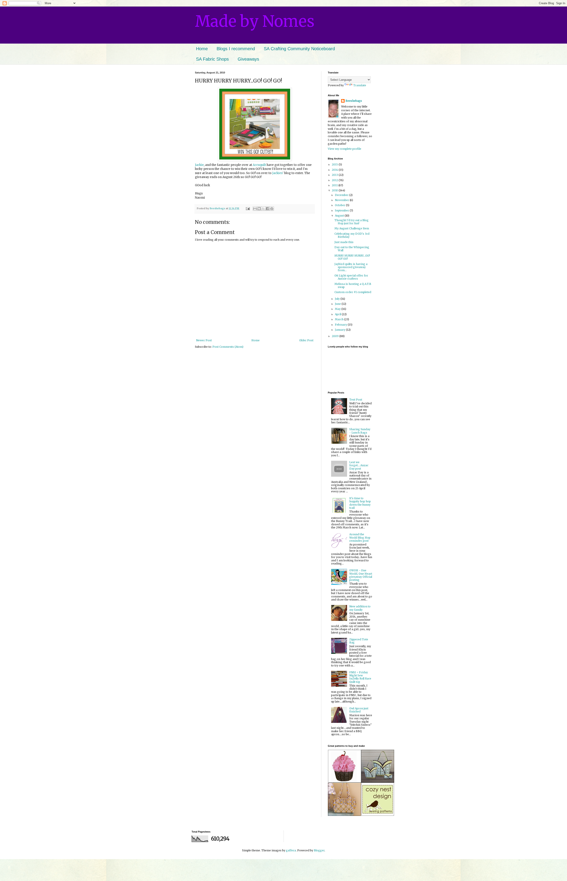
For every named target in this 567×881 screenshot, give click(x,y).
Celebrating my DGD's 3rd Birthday (351, 235)
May (338, 309)
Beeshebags (354, 100)
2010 (335, 190)
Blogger (319, 850)
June (338, 303)
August (340, 215)
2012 (335, 180)
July (337, 298)
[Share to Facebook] (267, 208)
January (340, 329)
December (342, 195)
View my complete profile (344, 148)
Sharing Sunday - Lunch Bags (359, 431)
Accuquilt (259, 165)
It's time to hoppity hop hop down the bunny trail (360, 503)
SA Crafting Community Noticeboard (299, 48)
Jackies (277, 173)
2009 (335, 336)
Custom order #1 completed (352, 292)
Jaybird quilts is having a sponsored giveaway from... (350, 267)
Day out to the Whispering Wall (351, 249)
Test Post (355, 399)
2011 (335, 185)
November (342, 200)
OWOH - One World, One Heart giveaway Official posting (360, 575)
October (340, 205)
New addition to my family (360, 608)
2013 (335, 175)
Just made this (343, 242)
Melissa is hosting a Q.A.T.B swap (352, 285)
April (338, 314)
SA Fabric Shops (212, 59)
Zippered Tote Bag (358, 641)
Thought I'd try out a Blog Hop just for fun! (351, 222)
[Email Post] (247, 208)
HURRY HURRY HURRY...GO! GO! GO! (352, 257)
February (341, 324)
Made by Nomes (255, 21)
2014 (335, 169)
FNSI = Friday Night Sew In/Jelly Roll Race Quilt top (360, 677)
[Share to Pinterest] (272, 208)
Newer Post (204, 340)
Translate (359, 85)
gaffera (291, 850)
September (342, 210)
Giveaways (248, 59)
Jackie (199, 165)
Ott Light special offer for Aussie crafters (351, 277)
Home (202, 48)
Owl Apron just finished (358, 710)
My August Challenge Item (351, 228)
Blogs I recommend (236, 48)
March (339, 319)
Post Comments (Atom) (227, 346)
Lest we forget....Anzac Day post (358, 465)
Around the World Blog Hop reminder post (359, 537)
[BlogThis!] (259, 208)
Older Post (306, 340)
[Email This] (255, 208)
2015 (335, 164)
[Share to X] (263, 208)
